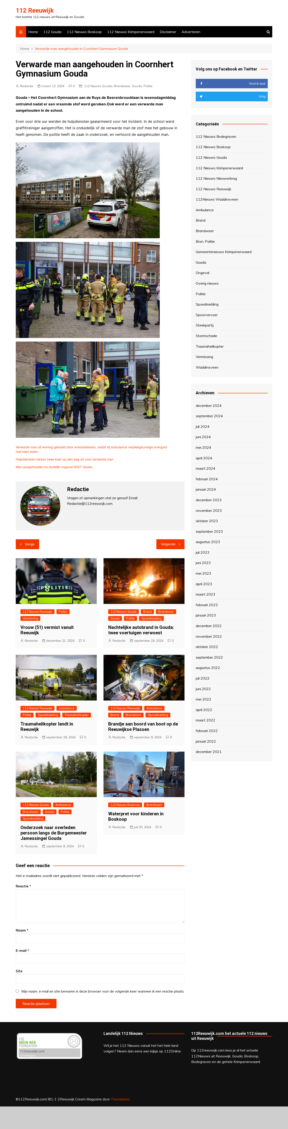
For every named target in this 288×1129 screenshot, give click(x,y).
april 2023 (204, 584)
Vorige (30, 544)
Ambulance (66, 708)
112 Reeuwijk (35, 10)
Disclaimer (168, 31)
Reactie (23, 886)
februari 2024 (207, 479)
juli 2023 (202, 552)
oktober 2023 (207, 521)
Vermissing (30, 618)
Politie (148, 86)
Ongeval (202, 272)
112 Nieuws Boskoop (84, 31)
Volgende (168, 544)
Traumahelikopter (77, 715)
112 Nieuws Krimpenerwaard (130, 31)
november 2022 (209, 636)
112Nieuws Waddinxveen (217, 199)
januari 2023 (206, 615)
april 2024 (204, 458)
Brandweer (122, 86)
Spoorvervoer (207, 315)
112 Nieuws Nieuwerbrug (216, 178)
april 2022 (204, 709)
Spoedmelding (151, 618)
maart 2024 (205, 468)
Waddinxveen (207, 367)
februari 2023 (207, 605)
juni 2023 (203, 562)
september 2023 (209, 531)
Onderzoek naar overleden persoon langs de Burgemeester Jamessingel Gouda (53, 833)
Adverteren (191, 31)
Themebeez (120, 1099)
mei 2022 (203, 699)
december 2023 (209, 500)
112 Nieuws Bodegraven (216, 136)
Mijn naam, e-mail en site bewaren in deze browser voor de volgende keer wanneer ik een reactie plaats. (102, 991)
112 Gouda (52, 31)
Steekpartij (205, 325)
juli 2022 (202, 678)
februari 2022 (207, 730)
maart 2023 (205, 594)
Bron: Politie (205, 241)
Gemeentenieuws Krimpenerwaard (224, 251)
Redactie (26, 86)
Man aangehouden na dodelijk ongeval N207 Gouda (54, 467)
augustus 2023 (208, 542)
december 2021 (209, 751)
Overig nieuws (207, 283)
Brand (147, 611)
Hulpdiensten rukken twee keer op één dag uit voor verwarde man (64, 459)
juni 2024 (203, 437)
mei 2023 (203, 573)
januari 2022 (206, 741)
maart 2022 (205, 720)
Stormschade (206, 335)
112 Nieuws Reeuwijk (37, 611)
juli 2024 (202, 426)
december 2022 (209, 625)
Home (33, 31)
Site (19, 971)
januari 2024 (206, 489)
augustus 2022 (208, 667)
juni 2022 (203, 689)
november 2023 (209, 510)
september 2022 (209, 657)
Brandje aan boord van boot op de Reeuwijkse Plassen (143, 726)
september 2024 (209, 416)
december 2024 (209, 405)
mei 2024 (203, 447)
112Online (172, 1051)
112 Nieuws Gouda (98, 86)
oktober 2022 (207, 646)
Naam (22, 930)
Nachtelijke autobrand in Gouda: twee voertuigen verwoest (141, 630)
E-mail (22, 950)
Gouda (137, 86)
